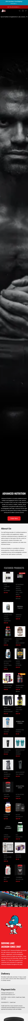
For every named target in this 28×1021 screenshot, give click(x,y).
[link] (14, 3)
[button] (3, 11)
